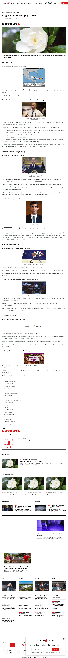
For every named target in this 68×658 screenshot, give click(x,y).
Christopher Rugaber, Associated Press (6, 616)
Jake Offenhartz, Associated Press (22, 506)
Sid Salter (57, 601)
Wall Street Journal (8, 227)
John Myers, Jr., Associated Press (58, 505)
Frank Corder (8, 604)
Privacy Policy (58, 652)
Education (6, 565)
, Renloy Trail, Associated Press (55, 506)
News (18, 3)
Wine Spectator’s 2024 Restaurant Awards (37, 365)
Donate (64, 3)
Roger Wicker (58, 593)
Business (23, 3)
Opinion (35, 3)
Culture (29, 3)
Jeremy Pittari (12, 565)
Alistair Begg (42, 612)
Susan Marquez (42, 604)
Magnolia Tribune (26, 459)
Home (3, 12)
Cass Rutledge (43, 532)
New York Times (38, 181)
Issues (40, 3)
